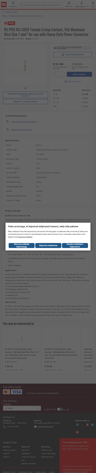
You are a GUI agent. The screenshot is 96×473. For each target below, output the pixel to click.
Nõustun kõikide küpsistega (21, 245)
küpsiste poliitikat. (25, 237)
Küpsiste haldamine (48, 245)
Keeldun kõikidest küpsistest (75, 245)
